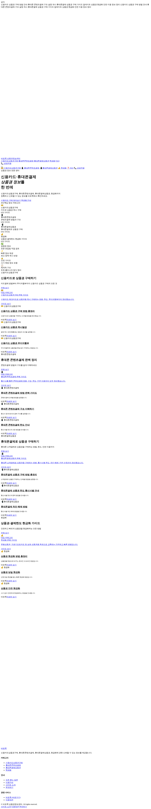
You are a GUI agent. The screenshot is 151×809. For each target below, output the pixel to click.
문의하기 (9, 787)
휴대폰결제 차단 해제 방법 (14, 506)
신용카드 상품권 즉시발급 (14, 327)
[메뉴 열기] (2, 166)
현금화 (52, 161)
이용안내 (9, 782)
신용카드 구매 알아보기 (11, 200)
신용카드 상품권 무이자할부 (15, 343)
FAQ (57, 161)
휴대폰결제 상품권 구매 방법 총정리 (19, 474)
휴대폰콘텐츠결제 (26, 161)
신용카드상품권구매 (9, 161)
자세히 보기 (12, 320)
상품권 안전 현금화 (10, 588)
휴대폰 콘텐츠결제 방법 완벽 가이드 (19, 393)
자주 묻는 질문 (12, 780)
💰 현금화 (62, 168)
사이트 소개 (11, 785)
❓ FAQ (70, 168)
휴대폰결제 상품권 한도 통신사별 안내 (20, 490)
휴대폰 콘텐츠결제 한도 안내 (15, 425)
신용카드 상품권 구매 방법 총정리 (18, 311)
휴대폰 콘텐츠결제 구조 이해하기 (17, 409)
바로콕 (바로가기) (13, 797)
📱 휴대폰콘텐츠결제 (30, 168)
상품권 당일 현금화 (10, 572)
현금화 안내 (26, 200)
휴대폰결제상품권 (41, 161)
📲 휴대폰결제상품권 (49, 168)
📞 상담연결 (6, 163)
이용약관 (9, 800)
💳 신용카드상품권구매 (11, 168)
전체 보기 (5, 288)
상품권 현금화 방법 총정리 (14, 556)
